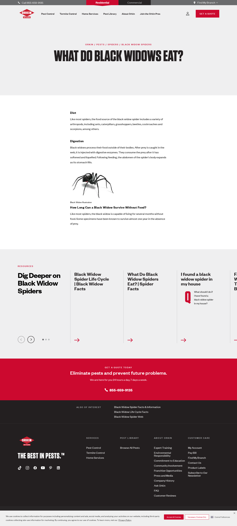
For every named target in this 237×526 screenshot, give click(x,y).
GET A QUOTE (207, 13)
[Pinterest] (51, 468)
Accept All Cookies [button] (174, 517)
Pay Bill (192, 452)
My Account (195, 447)
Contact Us (194, 462)
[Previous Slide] (21, 339)
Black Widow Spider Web (128, 416)
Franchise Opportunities (168, 470)
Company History (164, 480)
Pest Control (93, 447)
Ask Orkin (159, 485)
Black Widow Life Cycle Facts (131, 411)
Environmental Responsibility (162, 454)
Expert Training (163, 447)
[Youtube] (43, 468)
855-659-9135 (121, 390)
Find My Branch (197, 457)
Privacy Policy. (124, 519)
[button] (220, 517)
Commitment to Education (169, 460)
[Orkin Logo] (27, 13)
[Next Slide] (31, 339)
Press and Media (163, 475)
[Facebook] (35, 468)
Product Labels (197, 467)
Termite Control (95, 452)
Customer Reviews (165, 495)
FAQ (156, 490)
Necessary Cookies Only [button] (197, 517)
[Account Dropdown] (187, 13)
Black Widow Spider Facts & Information (137, 407)
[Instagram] (27, 468)
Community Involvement (168, 465)
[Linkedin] (58, 468)
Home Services (95, 457)
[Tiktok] (20, 468)
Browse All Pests (130, 447)
